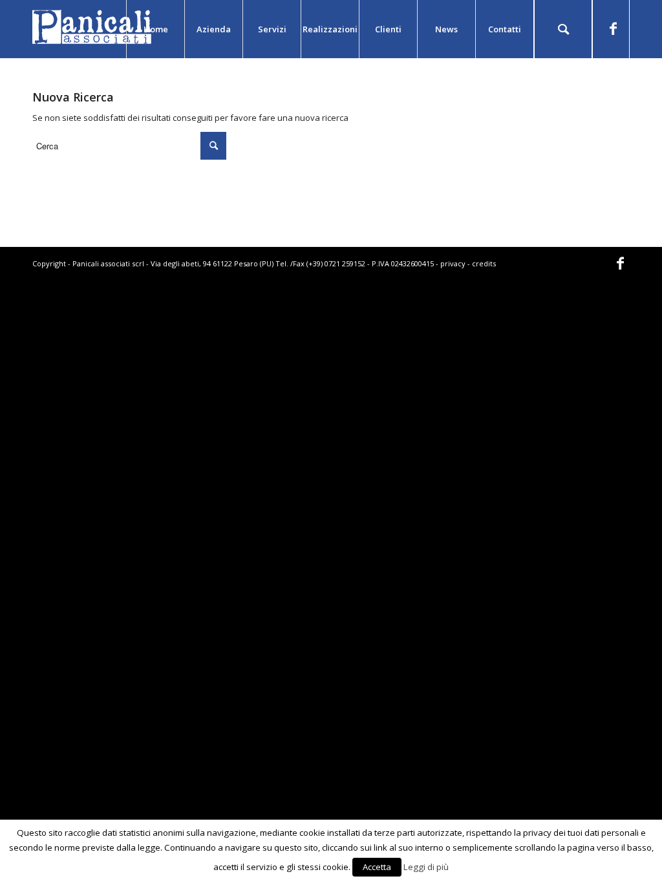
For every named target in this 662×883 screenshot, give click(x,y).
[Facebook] (613, 28)
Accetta (377, 867)
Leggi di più (426, 867)
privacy (452, 263)
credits (484, 263)
